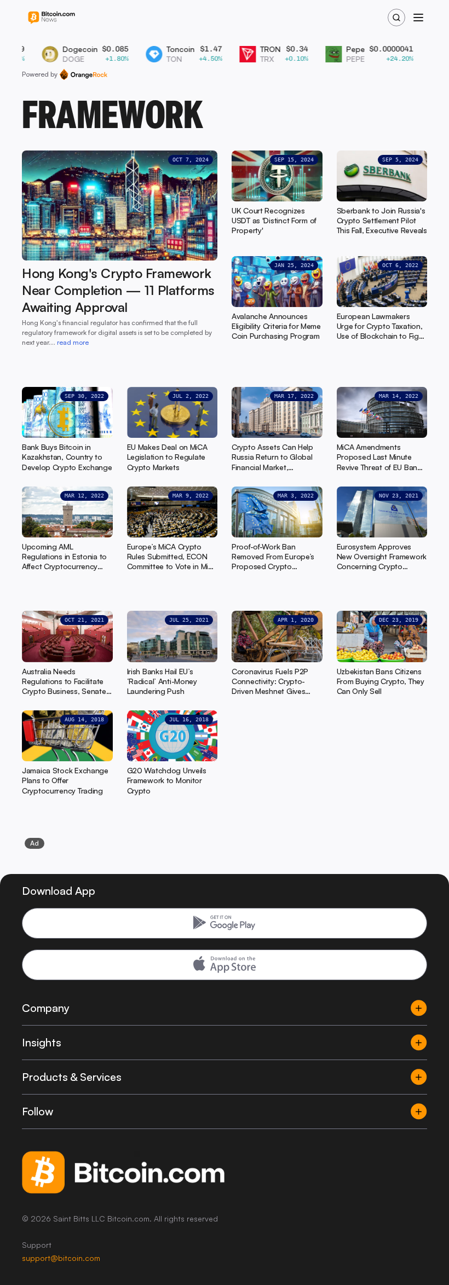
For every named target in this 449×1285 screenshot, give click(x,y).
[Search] (396, 17)
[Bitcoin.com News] (51, 17)
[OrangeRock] (83, 74)
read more (73, 342)
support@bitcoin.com (61, 1258)
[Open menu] (418, 17)
